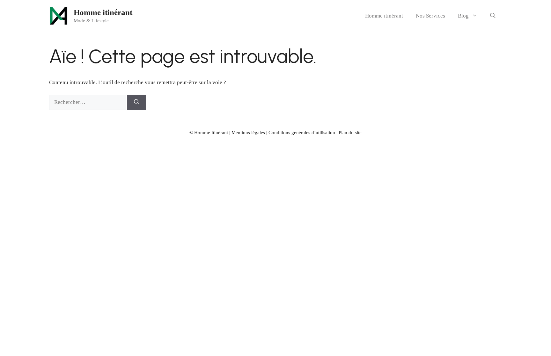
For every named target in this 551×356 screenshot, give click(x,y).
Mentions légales (248, 132)
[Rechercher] (136, 102)
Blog (463, 16)
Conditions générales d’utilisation (301, 132)
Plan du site (350, 132)
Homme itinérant (103, 12)
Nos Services (430, 16)
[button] (493, 15)
